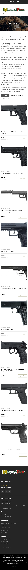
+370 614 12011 (4, 485)
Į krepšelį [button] (22, 178)
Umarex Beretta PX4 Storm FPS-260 (11, 450)
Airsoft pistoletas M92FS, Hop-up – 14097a (12, 173)
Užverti (14, 566)
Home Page (4, 18)
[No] (26, 562)
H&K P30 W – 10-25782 (7, 251)
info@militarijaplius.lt (6, 487)
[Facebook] (2, 491)
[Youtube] (9, 491)
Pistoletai (7, 129)
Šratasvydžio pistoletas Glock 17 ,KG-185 (12, 410)
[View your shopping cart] (3, 13)
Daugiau (23, 138)
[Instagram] (6, 491)
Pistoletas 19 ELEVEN (7, 329)
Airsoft (10, 18)
